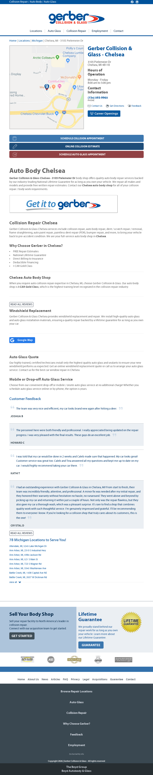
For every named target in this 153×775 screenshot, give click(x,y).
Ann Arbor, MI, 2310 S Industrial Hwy (27, 550)
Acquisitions (99, 679)
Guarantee (116, 679)
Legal (86, 679)
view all (13, 582)
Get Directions (117, 106)
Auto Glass (54, 30)
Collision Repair (76, 30)
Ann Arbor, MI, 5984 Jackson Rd (25, 555)
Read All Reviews (21, 304)
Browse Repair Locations (76, 691)
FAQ (65, 679)
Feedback (136, 106)
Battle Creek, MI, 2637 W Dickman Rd (28, 577)
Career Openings (106, 113)
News (45, 679)
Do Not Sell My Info (76, 754)
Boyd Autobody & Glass (76, 771)
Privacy (75, 679)
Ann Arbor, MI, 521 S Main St (23, 559)
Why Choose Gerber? (76, 723)
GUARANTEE (91, 645)
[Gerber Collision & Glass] (76, 17)
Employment (100, 30)
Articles (55, 679)
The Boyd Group (76, 767)
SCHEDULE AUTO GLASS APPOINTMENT (82, 154)
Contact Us (96, 106)
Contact (118, 30)
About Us (33, 679)
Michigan (37, 40)
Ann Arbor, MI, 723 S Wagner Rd (25, 564)
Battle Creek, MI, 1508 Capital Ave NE (28, 573)
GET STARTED (22, 636)
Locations (36, 30)
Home (13, 40)
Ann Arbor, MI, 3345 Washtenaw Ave (27, 568)
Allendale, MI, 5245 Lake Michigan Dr (28, 546)
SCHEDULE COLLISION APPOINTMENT (82, 138)
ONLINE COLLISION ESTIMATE (82, 146)
